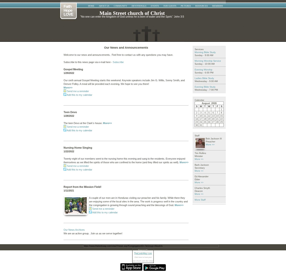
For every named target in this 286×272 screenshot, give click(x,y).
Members (217, 6)
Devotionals (139, 6)
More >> (210, 144)
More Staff (200, 199)
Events (155, 6)
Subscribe (118, 62)
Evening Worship (203, 69)
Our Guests (169, 6)
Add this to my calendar (79, 94)
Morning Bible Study (205, 52)
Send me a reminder (77, 91)
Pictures (186, 6)
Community (120, 6)
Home (91, 6)
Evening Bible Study (205, 86)
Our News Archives (74, 229)
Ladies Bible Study (204, 78)
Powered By (143, 250)
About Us (104, 6)
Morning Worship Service (208, 61)
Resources (201, 6)
